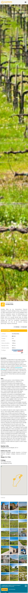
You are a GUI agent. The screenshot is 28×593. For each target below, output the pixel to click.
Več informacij (12, 589)
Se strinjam (4, 589)
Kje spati (24, 327)
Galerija (17, 327)
